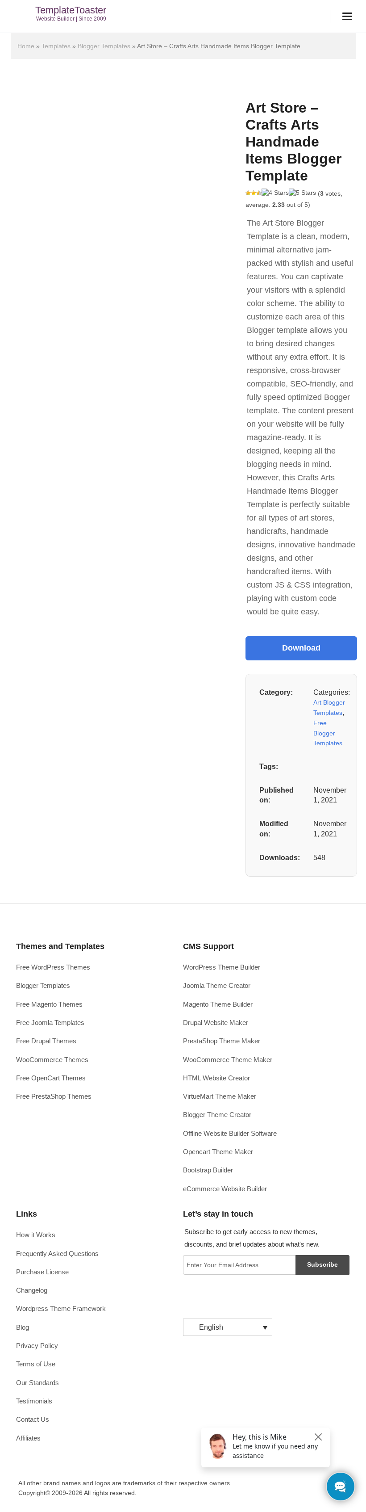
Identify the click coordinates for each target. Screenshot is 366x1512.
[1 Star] (248, 193)
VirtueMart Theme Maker (219, 1096)
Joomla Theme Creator (216, 985)
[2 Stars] (253, 193)
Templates (56, 46)
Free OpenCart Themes (51, 1078)
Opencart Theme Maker (218, 1151)
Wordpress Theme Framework (61, 1308)
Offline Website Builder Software (230, 1133)
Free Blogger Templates (327, 733)
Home (25, 46)
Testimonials (34, 1401)
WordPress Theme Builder (221, 967)
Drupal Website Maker (215, 1022)
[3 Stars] (259, 193)
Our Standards (37, 1382)
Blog (22, 1327)
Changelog (31, 1290)
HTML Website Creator (216, 1078)
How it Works (35, 1235)
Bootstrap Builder (208, 1170)
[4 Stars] (275, 193)
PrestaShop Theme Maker (221, 1041)
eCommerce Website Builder (225, 1189)
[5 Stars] (302, 193)
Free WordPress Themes (53, 967)
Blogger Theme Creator (217, 1114)
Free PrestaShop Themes (54, 1096)
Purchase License (42, 1272)
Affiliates (28, 1438)
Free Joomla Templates (50, 1022)
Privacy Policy (37, 1345)
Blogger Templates (104, 46)
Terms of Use (35, 1364)
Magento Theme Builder (218, 1004)
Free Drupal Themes (46, 1041)
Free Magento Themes (49, 1004)
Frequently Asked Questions (57, 1253)
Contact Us (32, 1419)
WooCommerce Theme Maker (227, 1059)
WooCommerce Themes (52, 1059)
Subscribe (322, 1264)
